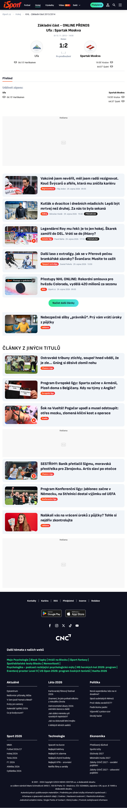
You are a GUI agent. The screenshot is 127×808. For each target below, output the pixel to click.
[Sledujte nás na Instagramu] (56, 625)
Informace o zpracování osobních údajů (39, 796)
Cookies (61, 796)
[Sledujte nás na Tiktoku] (70, 625)
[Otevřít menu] (120, 5)
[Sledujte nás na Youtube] (77, 625)
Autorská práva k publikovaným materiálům (39, 792)
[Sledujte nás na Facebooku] (49, 625)
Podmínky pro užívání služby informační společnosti (82, 792)
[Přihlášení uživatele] (108, 5)
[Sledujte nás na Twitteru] (63, 625)
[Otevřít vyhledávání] (114, 5)
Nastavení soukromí (76, 796)
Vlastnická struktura (95, 796)
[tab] (7, 78)
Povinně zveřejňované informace (93, 800)
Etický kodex (71, 800)
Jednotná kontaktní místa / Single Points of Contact (42, 800)
